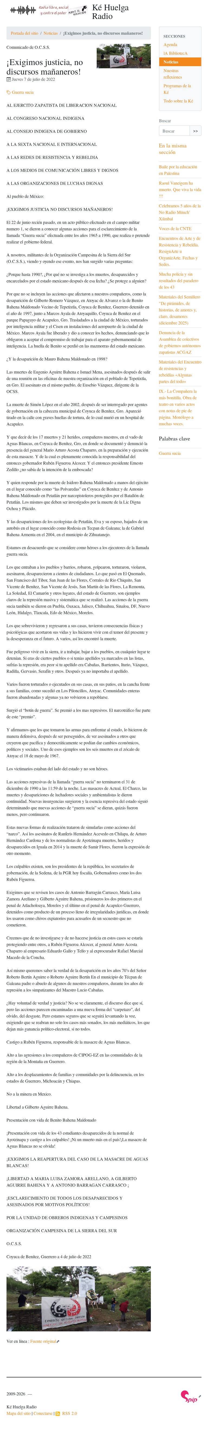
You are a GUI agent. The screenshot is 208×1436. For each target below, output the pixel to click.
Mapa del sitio (18, 1413)
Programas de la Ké (177, 89)
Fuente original (43, 1341)
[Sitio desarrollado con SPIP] (191, 1396)
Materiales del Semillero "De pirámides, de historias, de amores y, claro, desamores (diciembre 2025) (179, 310)
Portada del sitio (24, 33)
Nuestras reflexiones (173, 73)
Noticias (51, 33)
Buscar (165, 120)
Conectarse (43, 1413)
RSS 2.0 (68, 1413)
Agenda (170, 44)
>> (195, 130)
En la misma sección (173, 149)
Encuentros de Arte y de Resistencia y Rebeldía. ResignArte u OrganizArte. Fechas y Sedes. (179, 251)
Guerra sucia (22, 92)
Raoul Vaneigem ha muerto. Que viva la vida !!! (180, 189)
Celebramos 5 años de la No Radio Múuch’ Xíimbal (180, 212)
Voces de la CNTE (175, 228)
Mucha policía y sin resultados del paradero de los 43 (178, 280)
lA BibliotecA (176, 53)
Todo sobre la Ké (178, 101)
